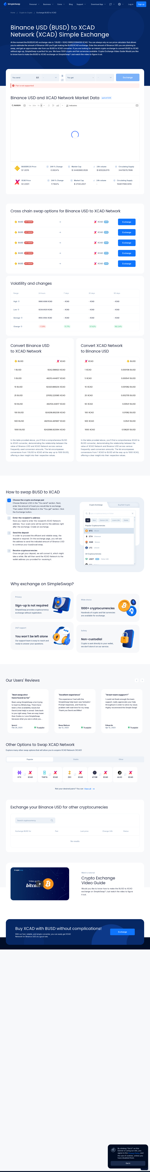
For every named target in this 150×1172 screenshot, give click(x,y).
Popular (30, 759)
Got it (128, 1163)
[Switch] (62, 80)
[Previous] (137, 680)
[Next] (142, 680)
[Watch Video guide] (40, 884)
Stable (76, 759)
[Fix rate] (62, 76)
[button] (40, 506)
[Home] (15, 4)
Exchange (122, 932)
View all (87, 789)
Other (121, 759)
